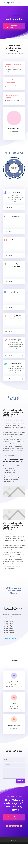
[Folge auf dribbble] (18, 826)
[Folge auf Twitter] (10, 826)
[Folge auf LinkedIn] (12, 826)
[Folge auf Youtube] (21, 826)
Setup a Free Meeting (14, 817)
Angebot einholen (10, 638)
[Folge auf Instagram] (15, 826)
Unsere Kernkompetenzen (14, 26)
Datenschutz (17, 839)
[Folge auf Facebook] (7, 826)
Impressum (9, 839)
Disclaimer (13, 840)
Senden (20, 780)
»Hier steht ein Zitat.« (14, 128)
